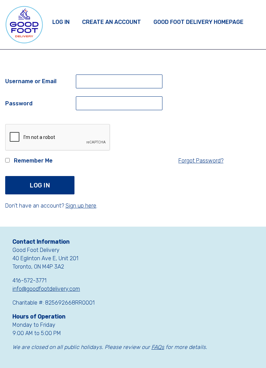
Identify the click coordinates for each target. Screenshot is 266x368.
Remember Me (32, 160)
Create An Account (111, 22)
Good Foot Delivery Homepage (198, 22)
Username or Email (30, 81)
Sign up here (80, 205)
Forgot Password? (200, 160)
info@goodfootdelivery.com (46, 289)
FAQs (157, 347)
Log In (61, 22)
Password (19, 103)
